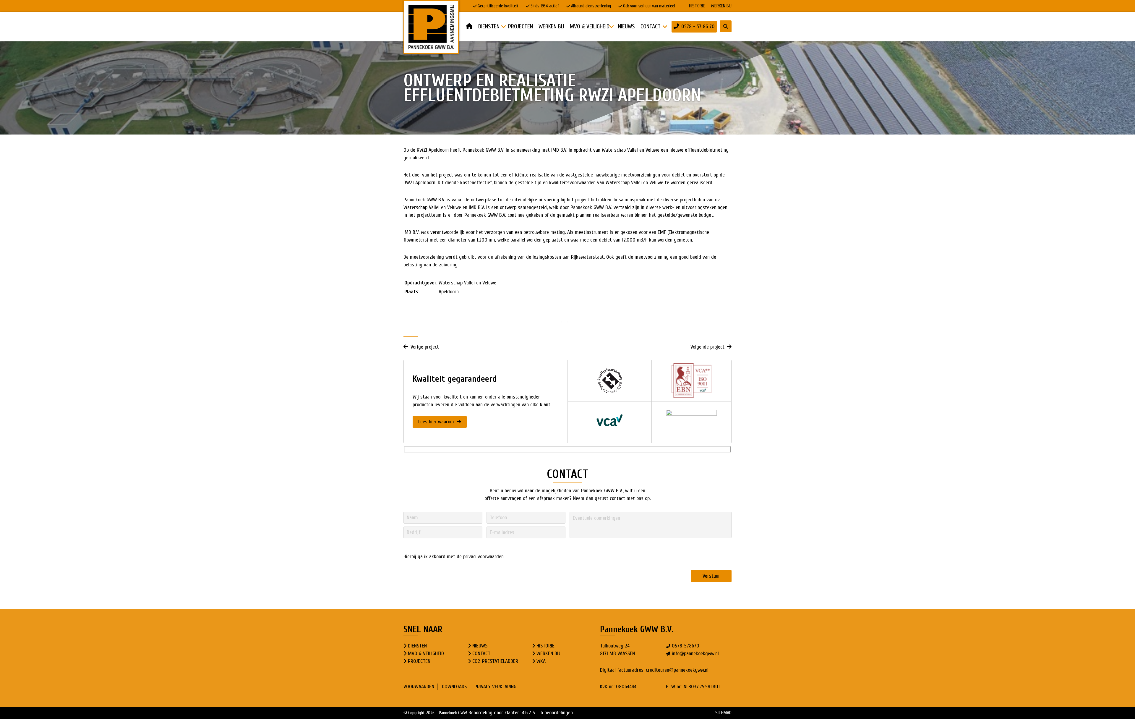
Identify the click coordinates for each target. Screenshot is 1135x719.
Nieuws (479, 646)
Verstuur (711, 576)
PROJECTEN (419, 661)
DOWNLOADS (454, 687)
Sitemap (723, 712)
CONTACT (481, 653)
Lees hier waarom (436, 422)
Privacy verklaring (495, 687)
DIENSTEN (417, 646)
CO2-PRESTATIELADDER (495, 661)
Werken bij (721, 6)
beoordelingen (556, 713)
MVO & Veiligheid (426, 653)
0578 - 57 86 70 (698, 26)
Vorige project (425, 347)
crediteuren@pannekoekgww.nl (677, 670)
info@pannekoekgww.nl (695, 653)
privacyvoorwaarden (483, 556)
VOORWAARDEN (418, 687)
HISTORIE (697, 6)
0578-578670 (685, 646)
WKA (541, 661)
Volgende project (707, 347)
